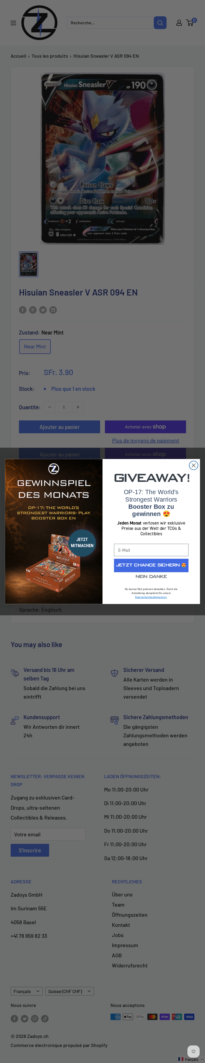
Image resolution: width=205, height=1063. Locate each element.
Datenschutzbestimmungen (151, 597)
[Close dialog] (193, 465)
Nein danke (151, 577)
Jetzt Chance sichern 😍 (151, 565)
